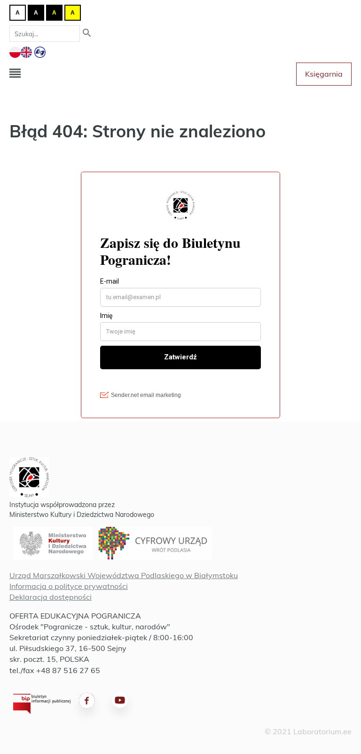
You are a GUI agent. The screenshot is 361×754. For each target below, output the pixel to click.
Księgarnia (324, 74)
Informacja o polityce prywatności (68, 586)
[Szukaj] (87, 33)
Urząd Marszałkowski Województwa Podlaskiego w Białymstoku (123, 575)
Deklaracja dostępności (50, 597)
